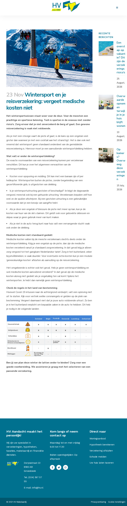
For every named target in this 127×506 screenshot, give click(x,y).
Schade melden (98, 456)
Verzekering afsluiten (101, 450)
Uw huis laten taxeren (102, 462)
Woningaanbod (97, 438)
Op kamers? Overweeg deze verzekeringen (121, 164)
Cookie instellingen (116, 502)
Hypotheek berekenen (102, 444)
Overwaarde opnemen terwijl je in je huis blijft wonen (121, 111)
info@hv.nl (37, 487)
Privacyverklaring (98, 502)
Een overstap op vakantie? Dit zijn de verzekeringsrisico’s (121, 57)
